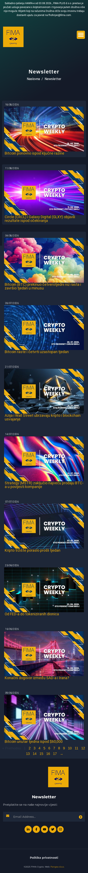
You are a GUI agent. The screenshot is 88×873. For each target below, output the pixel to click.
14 (34, 754)
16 (48, 754)
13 (28, 754)
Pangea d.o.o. (57, 866)
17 (55, 754)
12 (83, 748)
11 (76, 748)
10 (70, 748)
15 (41, 754)
